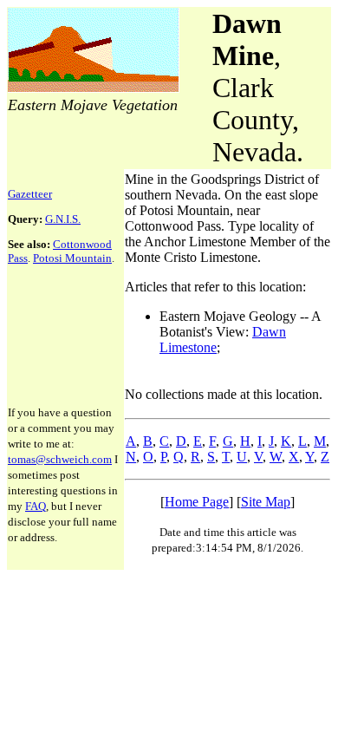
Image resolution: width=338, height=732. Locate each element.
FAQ (35, 506)
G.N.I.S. (63, 218)
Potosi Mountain (72, 258)
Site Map (265, 501)
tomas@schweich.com (60, 459)
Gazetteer (30, 193)
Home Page (197, 501)
